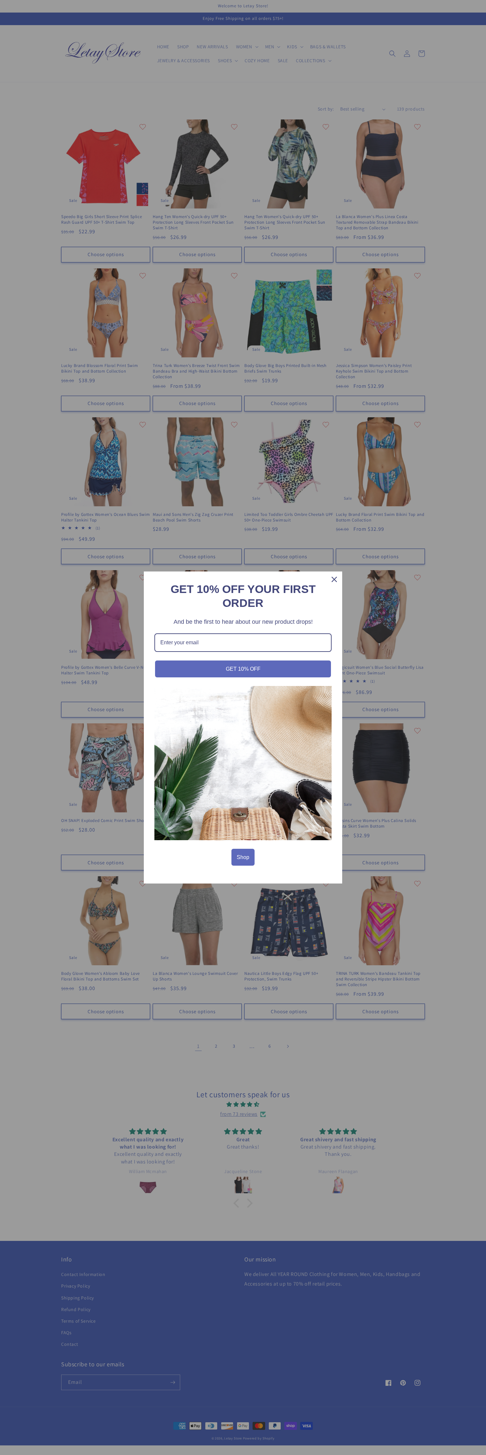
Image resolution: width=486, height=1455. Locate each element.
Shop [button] (243, 857)
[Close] (334, 579)
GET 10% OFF (243, 669)
